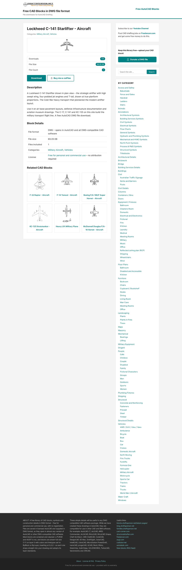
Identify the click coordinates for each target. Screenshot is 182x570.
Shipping (124, 254)
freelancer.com (123, 537)
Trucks (123, 489)
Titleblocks (125, 153)
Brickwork (122, 160)
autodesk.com (122, 545)
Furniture (122, 278)
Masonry (122, 330)
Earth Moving (126, 455)
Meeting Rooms (127, 236)
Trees (122, 323)
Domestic (124, 212)
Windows (122, 500)
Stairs (122, 105)
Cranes (123, 448)
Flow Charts (125, 129)
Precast (123, 410)
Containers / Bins (125, 195)
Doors (120, 198)
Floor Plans (123, 264)
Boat (122, 437)
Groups (123, 375)
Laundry (123, 229)
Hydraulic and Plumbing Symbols (134, 136)
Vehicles (53, 34)
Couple (123, 361)
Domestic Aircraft (127, 451)
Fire (122, 222)
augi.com (120, 540)
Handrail (123, 98)
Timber (123, 417)
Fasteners (124, 406)
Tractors (123, 482)
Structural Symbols (128, 150)
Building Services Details (129, 167)
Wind (122, 261)
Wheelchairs (125, 257)
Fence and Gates (127, 94)
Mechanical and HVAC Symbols (133, 139)
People (121, 351)
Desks (123, 292)
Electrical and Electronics (131, 216)
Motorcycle (125, 476)
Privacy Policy (100, 561)
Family (123, 368)
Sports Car (125, 479)
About (78, 561)
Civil (120, 174)
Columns (122, 192)
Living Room (125, 299)
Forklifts (123, 462)
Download (36, 78)
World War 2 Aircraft (129, 493)
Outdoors (124, 382)
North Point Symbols (129, 143)
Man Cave (124, 302)
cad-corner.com (123, 531)
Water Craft (123, 497)
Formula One (125, 465)
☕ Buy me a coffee (60, 78)
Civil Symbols (126, 122)
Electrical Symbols (128, 125)
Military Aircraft (43, 34)
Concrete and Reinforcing (131, 403)
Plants (123, 316)
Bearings (124, 337)
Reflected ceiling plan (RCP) (132, 250)
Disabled (124, 365)
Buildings (122, 171)
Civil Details (123, 188)
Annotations (123, 112)
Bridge (121, 164)
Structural (122, 400)
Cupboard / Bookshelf (129, 288)
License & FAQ (88, 561)
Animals (121, 108)
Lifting (123, 340)
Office (122, 247)
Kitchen (123, 226)
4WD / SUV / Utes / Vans (130, 427)
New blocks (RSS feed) (126, 548)
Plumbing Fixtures (126, 393)
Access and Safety (126, 88)
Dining (123, 295)
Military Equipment (126, 344)
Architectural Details (127, 157)
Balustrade (125, 91)
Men (122, 378)
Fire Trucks (125, 458)
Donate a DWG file (139, 59)
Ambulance (125, 430)
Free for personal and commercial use (67, 155)
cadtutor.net (122, 542)
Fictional (124, 219)
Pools (122, 184)
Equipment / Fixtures (127, 202)
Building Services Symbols (131, 118)
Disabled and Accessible (131, 271)
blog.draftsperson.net (125, 526)
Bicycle (123, 434)
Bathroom (124, 205)
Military (123, 240)
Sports (123, 385)
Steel (122, 413)
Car (121, 444)
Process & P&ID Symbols (131, 146)
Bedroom (124, 281)
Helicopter (124, 469)
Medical (123, 233)
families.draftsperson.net (127, 529)
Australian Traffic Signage (131, 177)
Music (122, 243)
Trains (123, 486)
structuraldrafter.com (125, 534)
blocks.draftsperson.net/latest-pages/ (132, 523)
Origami (121, 348)
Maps (120, 327)
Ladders (123, 101)
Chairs (123, 285)
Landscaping (123, 313)
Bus (121, 441)
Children (124, 358)
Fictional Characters (129, 372)
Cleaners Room (127, 209)
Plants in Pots (126, 320)
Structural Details (125, 420)
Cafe (122, 354)
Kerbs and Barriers (128, 181)
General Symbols (127, 132)
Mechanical (123, 334)
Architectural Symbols (129, 115)
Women (123, 389)
